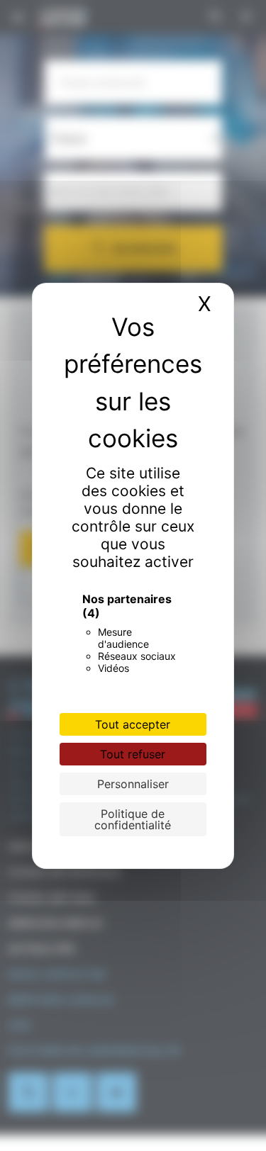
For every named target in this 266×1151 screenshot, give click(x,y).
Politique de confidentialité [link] (132, 819)
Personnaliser (133, 784)
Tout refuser (132, 754)
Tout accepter (132, 724)
